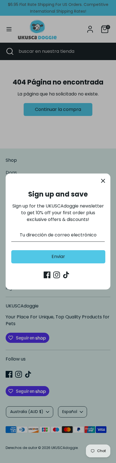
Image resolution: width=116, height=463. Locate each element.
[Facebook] (47, 275)
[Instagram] (56, 275)
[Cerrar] (103, 181)
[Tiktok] (66, 275)
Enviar (58, 256)
